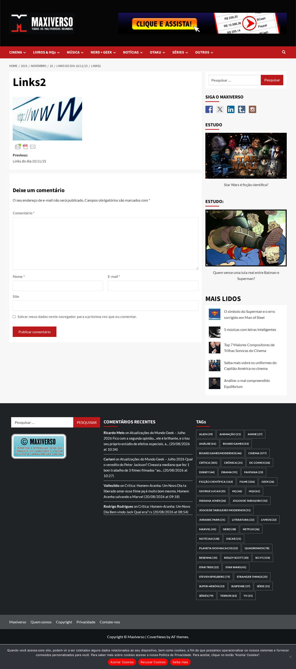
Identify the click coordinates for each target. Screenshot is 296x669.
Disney (207, 472)
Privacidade (86, 622)
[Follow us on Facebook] (209, 109)
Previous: (29, 158)
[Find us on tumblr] (241, 109)
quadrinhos (257, 548)
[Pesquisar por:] (235, 80)
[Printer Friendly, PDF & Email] (25, 146)
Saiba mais (180, 662)
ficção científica (216, 481)
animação (230, 434)
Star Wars (235, 567)
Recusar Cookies (153, 662)
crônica (233, 462)
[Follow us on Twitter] (220, 109)
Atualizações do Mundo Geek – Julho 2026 (152, 459)
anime (255, 434)
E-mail (114, 276)
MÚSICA (73, 52)
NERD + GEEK (101, 52)
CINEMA (15, 52)
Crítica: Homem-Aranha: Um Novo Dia (153, 485)
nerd (229, 529)
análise (207, 443)
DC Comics (259, 462)
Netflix (251, 529)
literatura (243, 519)
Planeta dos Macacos (218, 548)
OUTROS (202, 52)
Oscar (233, 538)
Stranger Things (252, 576)
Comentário (23, 213)
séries (206, 595)
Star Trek (209, 567)
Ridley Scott (236, 557)
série (263, 586)
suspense (240, 586)
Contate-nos (110, 622)
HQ (237, 491)
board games (236, 443)
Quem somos (41, 622)
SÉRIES (178, 52)
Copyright (64, 622)
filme (247, 481)
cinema (257, 453)
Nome (19, 276)
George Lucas (212, 491)
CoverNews (156, 636)
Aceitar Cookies (122, 662)
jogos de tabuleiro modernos (225, 510)
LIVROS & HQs (44, 52)
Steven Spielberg (214, 576)
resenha (208, 557)
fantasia (253, 472)
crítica (208, 462)
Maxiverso (17, 622)
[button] (284, 52)
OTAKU (155, 52)
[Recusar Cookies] (290, 656)
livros (269, 519)
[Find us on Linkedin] (230, 109)
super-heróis (212, 586)
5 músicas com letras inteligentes (250, 329)
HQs (254, 491)
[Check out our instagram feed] (252, 109)
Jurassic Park (212, 519)
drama (229, 472)
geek (268, 481)
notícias (209, 538)
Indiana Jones (212, 500)
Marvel (207, 529)
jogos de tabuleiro (250, 500)
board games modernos (220, 453)
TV (248, 595)
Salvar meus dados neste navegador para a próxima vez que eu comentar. (77, 316)
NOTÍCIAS (131, 52)
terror (228, 595)
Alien (206, 434)
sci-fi (262, 557)
